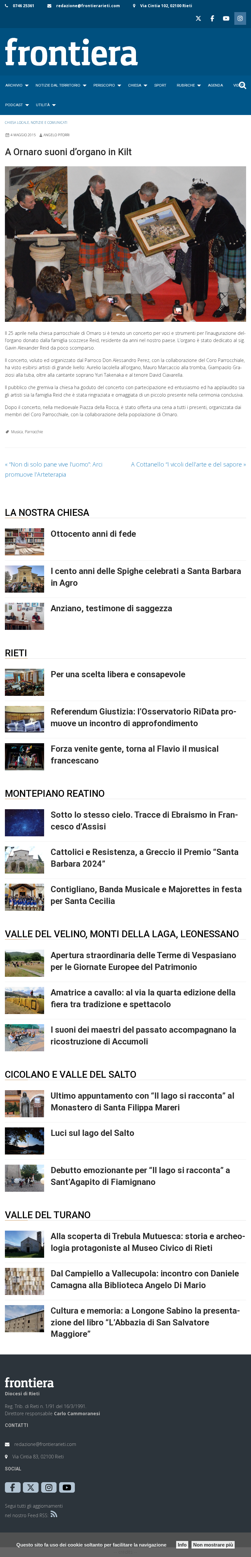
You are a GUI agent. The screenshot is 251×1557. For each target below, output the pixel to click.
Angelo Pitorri (56, 135)
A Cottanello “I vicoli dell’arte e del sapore (188, 464)
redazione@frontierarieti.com (88, 5)
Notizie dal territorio (58, 85)
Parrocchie (34, 431)
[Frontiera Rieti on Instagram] (240, 18)
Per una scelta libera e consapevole (118, 674)
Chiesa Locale (17, 122)
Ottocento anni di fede (93, 534)
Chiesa (134, 85)
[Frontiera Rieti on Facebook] (212, 18)
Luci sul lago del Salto (92, 1133)
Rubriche (186, 85)
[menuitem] (15, 85)
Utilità (43, 105)
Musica (17, 431)
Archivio (14, 85)
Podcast (14, 105)
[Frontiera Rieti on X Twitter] (198, 18)
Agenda (215, 85)
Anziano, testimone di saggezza (111, 608)
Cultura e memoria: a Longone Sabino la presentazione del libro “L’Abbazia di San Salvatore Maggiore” (145, 1322)
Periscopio (104, 85)
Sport (160, 85)
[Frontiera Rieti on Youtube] (226, 18)
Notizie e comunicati (49, 122)
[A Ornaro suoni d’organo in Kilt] (125, 244)
